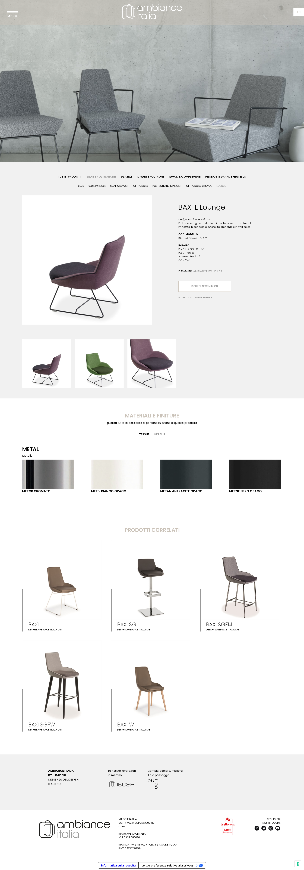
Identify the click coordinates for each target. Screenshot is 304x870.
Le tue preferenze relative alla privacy (167, 865)
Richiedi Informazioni (204, 286)
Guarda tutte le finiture (195, 297)
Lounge (221, 186)
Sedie (81, 186)
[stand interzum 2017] (87, 260)
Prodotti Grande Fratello (225, 177)
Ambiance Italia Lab (207, 271)
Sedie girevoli (119, 186)
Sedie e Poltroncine (101, 177)
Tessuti (144, 434)
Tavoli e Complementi (184, 177)
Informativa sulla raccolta (118, 865)
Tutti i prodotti (70, 177)
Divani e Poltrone (150, 177)
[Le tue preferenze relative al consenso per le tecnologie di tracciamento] (297, 863)
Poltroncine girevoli (198, 186)
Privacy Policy (146, 844)
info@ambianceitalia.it (133, 833)
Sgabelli (127, 177)
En (298, 12)
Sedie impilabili (97, 186)
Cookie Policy (168, 844)
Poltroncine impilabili (166, 186)
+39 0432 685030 (129, 837)
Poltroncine (140, 186)
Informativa (126, 844)
